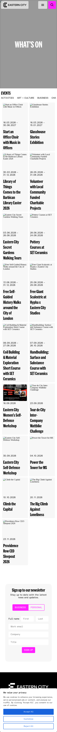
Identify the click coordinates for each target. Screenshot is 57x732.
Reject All (28, 726)
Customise (28, 719)
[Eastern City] (14, 5)
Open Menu (42, 5)
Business (42, 98)
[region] (28, 710)
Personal (36, 607)
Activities (7, 98)
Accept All (28, 712)
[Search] (52, 5)
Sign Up (28, 650)
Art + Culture (25, 98)
